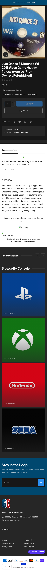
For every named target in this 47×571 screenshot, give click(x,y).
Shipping (4, 90)
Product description (10, 150)
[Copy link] (31, 122)
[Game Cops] (6, 507)
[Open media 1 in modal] (23, 32)
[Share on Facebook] (9, 122)
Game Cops (20, 567)
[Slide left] (37, 255)
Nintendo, (17, 132)
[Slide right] (43, 255)
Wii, (22, 132)
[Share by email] (25, 121)
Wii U (26, 132)
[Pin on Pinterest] (19, 122)
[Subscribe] (41, 482)
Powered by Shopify (29, 567)
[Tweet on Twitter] (14, 122)
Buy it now (23, 111)
